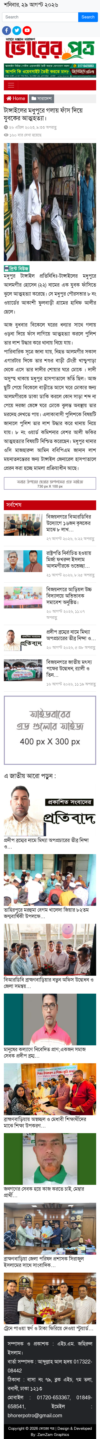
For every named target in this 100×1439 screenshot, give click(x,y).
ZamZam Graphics (53, 1434)
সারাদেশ (44, 99)
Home (18, 99)
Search (88, 17)
